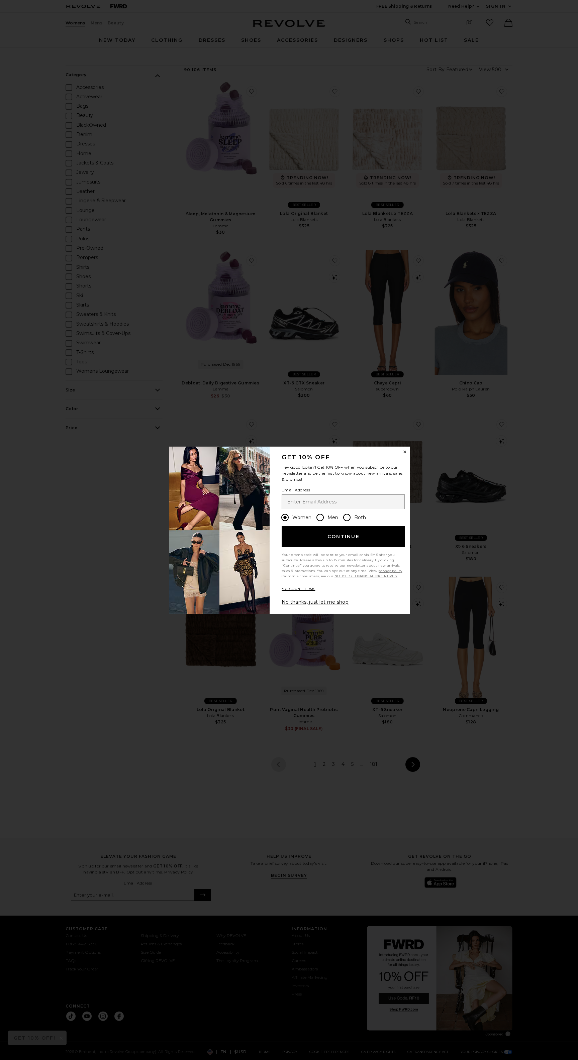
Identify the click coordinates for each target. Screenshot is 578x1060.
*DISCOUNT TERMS (298, 589)
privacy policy (390, 571)
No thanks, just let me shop (315, 602)
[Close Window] (404, 452)
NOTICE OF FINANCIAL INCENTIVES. (365, 576)
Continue (343, 537)
